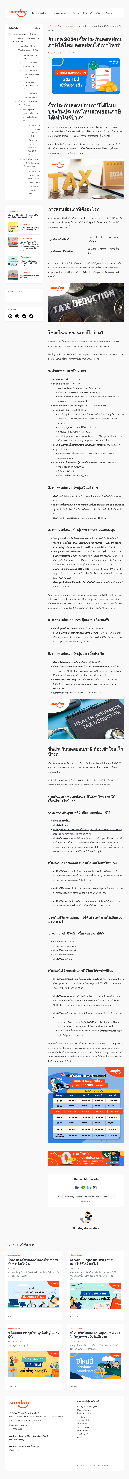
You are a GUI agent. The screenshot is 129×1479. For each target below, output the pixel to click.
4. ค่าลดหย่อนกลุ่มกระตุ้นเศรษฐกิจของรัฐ (31, 85)
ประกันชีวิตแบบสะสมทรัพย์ (64, 950)
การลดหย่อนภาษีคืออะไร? (28, 46)
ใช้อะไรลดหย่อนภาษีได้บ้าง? (29, 50)
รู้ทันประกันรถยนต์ (84, 1413)
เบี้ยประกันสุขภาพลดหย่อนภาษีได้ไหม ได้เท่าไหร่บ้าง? (33, 147)
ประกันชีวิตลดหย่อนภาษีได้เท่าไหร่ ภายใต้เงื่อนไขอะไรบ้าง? (31, 163)
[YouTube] (24, 316)
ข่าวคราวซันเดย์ (26, 238)
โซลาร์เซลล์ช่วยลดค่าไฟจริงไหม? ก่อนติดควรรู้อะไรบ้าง (29, 263)
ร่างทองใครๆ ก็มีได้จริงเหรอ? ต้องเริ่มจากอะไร (29, 229)
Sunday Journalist (86, 1228)
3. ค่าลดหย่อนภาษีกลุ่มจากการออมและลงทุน (31, 74)
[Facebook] (10, 316)
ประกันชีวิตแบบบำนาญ (63, 959)
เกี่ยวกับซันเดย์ (82, 1434)
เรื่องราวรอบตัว (64, 26)
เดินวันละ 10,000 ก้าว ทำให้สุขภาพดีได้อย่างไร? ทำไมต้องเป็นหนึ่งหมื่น (23, 216)
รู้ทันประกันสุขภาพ (84, 1410)
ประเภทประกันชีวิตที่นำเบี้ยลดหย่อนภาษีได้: (34, 175)
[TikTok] (31, 316)
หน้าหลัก (52, 26)
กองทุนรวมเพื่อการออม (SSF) (65, 555)
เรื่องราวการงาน (83, 1427)
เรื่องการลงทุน (82, 1423)
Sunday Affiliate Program (87, 1406)
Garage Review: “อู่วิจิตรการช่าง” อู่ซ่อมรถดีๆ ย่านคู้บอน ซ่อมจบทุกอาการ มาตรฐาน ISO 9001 (29, 246)
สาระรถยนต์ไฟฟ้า (83, 1420)
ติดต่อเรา (80, 1437)
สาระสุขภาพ (13, 211)
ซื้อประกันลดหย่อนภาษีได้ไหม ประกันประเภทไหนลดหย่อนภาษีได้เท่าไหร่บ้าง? (26, 38)
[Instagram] (17, 316)
